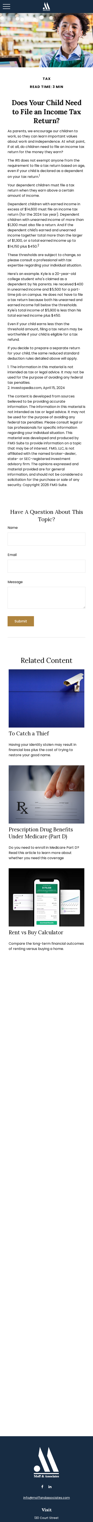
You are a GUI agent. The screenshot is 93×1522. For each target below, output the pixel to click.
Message (15, 581)
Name (13, 527)
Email (12, 554)
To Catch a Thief (29, 733)
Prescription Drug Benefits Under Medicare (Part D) (41, 833)
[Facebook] (42, 1486)
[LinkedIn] (50, 1486)
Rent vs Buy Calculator (36, 932)
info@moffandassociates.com (46, 1498)
